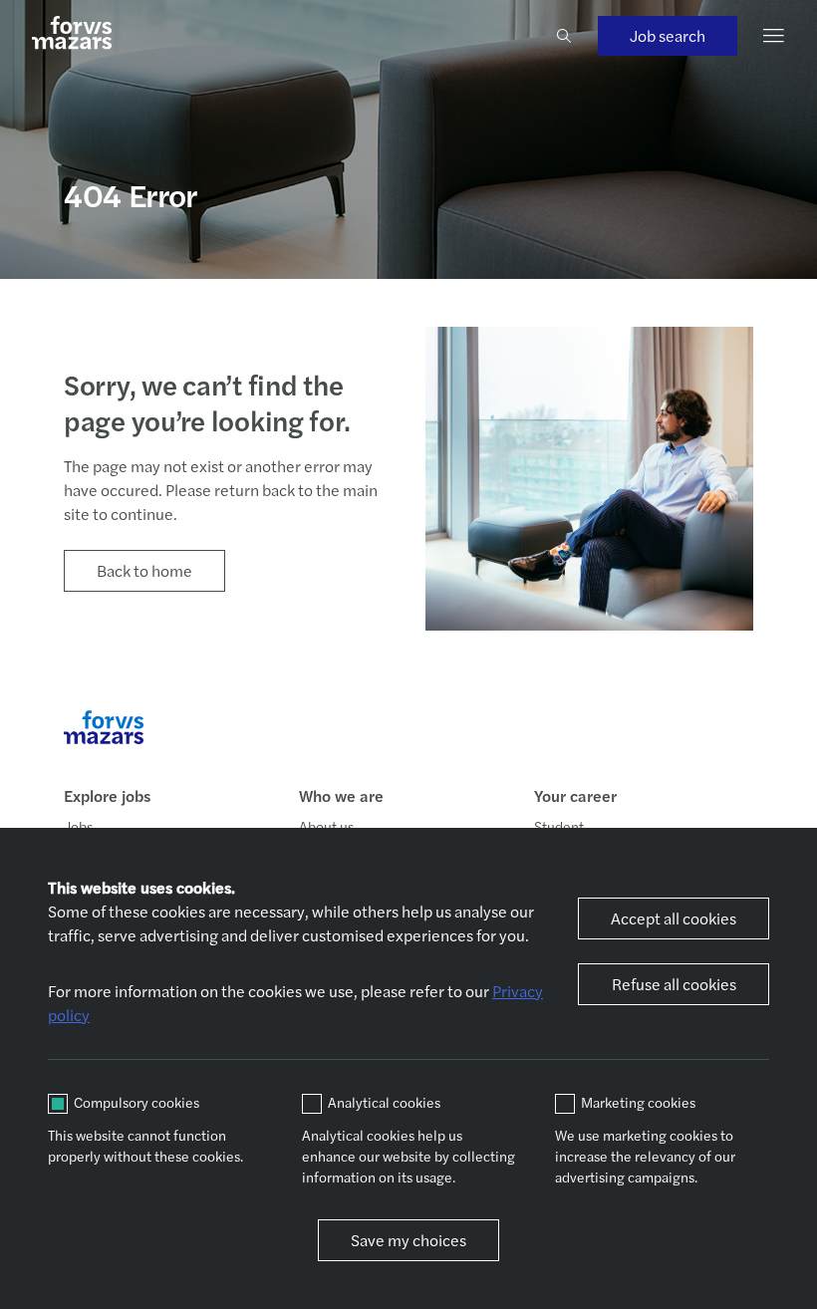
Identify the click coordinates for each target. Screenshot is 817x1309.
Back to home (144, 570)
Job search (667, 35)
